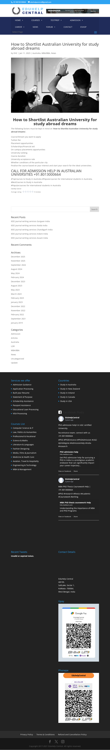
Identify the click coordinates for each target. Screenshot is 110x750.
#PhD (60, 440)
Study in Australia (68, 384)
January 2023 (17, 302)
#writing (74, 496)
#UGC (94, 440)
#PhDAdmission (84, 440)
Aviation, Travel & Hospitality (26, 461)
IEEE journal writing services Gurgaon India (30, 221)
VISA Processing (20, 413)
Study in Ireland (67, 393)
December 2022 (18, 306)
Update (14, 362)
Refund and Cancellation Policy (72, 734)
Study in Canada (67, 397)
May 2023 (15, 290)
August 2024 (16, 269)
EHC (15, 53)
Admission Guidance (22, 384)
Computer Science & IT (23, 428)
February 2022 (17, 314)
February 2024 (17, 277)
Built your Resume (21, 393)
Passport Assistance (22, 405)
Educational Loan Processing (25, 409)
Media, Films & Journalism (24, 453)
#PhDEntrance (70, 440)
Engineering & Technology (24, 465)
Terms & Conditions (45, 734)
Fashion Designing (21, 448)
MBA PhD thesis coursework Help (75, 502)
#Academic (85, 493)
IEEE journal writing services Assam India (29, 238)
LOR (13, 346)
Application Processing (23, 388)
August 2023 (16, 285)
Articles (14, 338)
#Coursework (64, 496)
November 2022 (18, 310)
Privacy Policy (26, 734)
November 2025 (18, 260)
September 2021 (18, 318)
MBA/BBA (46, 53)
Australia (36, 53)
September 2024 (18, 265)
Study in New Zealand (70, 388)
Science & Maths (20, 440)
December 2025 (18, 256)
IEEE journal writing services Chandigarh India (32, 229)
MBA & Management (22, 469)
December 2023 (18, 281)
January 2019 (17, 323)
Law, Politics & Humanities (24, 432)
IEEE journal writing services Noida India (29, 225)
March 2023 (16, 294)
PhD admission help (69, 452)
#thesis (76, 493)
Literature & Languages (23, 444)
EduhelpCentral (72, 417)
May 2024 (15, 273)
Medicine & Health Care (23, 457)
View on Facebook (64, 471)
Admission (15, 334)
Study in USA (66, 401)
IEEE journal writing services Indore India (29, 233)
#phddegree (63, 443)
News (53, 53)
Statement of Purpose (22, 397)
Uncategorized (17, 358)
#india (88, 443)
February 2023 (17, 298)
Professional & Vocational (24, 436)
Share (76, 471)
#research (62, 446)
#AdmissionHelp (77, 443)
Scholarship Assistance (23, 401)
